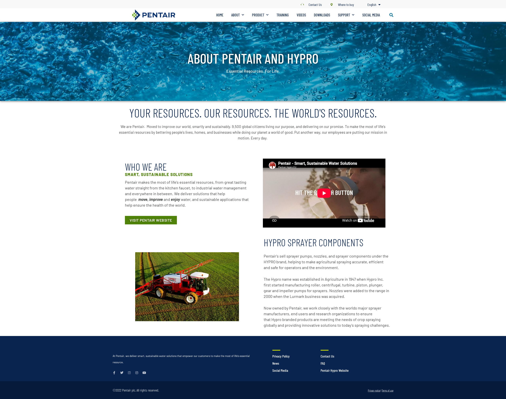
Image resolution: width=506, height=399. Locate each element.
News (275, 363)
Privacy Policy (281, 356)
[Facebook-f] (114, 372)
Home (219, 15)
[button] (391, 15)
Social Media (371, 15)
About (235, 15)
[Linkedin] (129, 372)
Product (258, 15)
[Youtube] (144, 372)
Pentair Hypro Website (335, 370)
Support (344, 15)
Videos (301, 15)
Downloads (322, 15)
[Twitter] (121, 372)
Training (283, 15)
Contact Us (327, 356)
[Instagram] (136, 372)
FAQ (323, 363)
